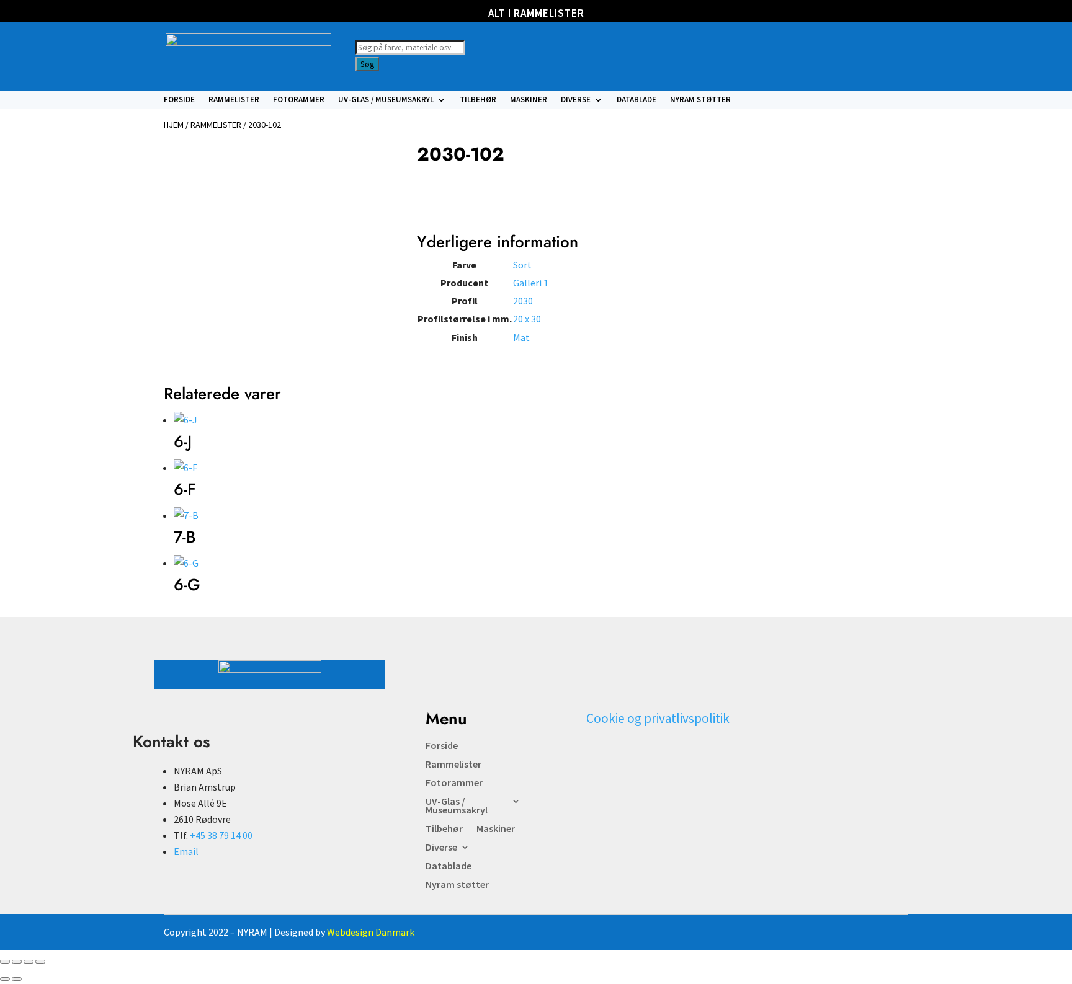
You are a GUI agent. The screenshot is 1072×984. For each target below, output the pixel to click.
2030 (523, 301)
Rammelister (233, 100)
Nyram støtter (700, 100)
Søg (367, 64)
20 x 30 (527, 318)
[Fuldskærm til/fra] (17, 962)
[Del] (29, 962)
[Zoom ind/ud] (5, 962)
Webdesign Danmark (370, 932)
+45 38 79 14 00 (221, 835)
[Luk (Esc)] (40, 962)
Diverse (576, 100)
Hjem (174, 124)
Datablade (636, 100)
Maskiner (528, 100)
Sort (522, 265)
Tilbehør (478, 100)
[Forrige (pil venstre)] (5, 979)
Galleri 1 (530, 283)
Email (186, 851)
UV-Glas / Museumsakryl (386, 100)
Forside (179, 100)
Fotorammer (298, 100)
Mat (521, 337)
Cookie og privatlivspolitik (658, 718)
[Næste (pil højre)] (17, 979)
